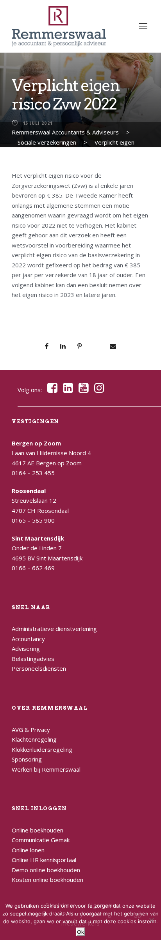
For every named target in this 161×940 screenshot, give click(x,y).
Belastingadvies (33, 659)
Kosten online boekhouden (47, 879)
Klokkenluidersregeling (42, 749)
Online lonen (28, 850)
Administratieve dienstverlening (54, 629)
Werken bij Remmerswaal (46, 769)
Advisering (26, 648)
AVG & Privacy (31, 729)
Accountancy (28, 639)
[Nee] (151, 920)
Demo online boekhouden (46, 870)
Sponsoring (27, 759)
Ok (80, 931)
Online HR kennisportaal (44, 860)
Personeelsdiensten (39, 668)
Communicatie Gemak (41, 840)
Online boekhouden (37, 830)
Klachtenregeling (34, 739)
